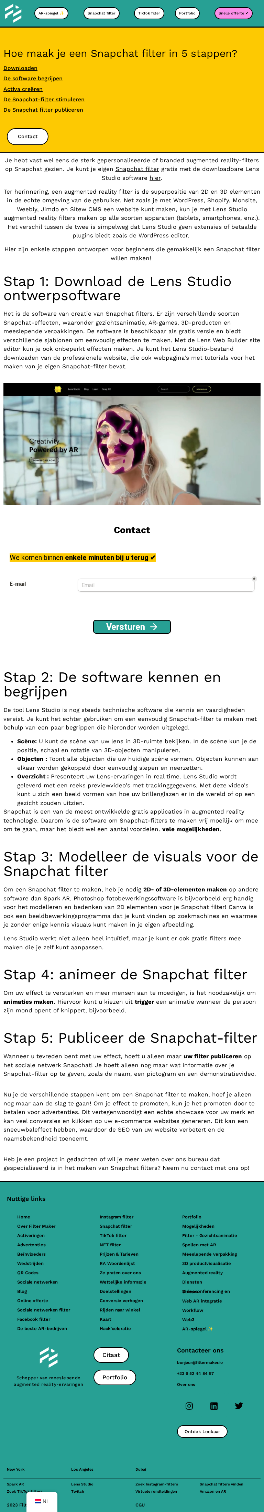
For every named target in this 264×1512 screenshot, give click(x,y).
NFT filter (110, 1244)
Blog (22, 1291)
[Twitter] (239, 1405)
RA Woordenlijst (117, 1263)
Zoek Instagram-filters (156, 1484)
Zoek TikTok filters (25, 1491)
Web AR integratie (202, 1301)
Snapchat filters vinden (221, 1484)
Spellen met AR (199, 1244)
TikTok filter (113, 1235)
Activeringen (31, 1235)
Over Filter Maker (36, 1226)
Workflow (192, 1310)
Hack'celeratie (115, 1328)
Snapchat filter (137, 168)
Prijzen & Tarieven (119, 1254)
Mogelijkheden (198, 1226)
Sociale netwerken (37, 1282)
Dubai (140, 1469)
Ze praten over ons (120, 1272)
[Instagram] (189, 1405)
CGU (140, 1505)
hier (155, 177)
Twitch (77, 1491)
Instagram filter (116, 1216)
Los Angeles (82, 1469)
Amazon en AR (213, 1491)
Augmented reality (202, 1272)
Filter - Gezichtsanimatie (209, 1235)
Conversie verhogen (121, 1300)
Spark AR (15, 1484)
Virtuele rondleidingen (156, 1491)
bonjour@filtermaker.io (200, 1362)
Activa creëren (23, 89)
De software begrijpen (33, 78)
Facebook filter (33, 1319)
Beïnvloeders (31, 1254)
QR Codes (27, 1272)
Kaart (105, 1319)
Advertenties (31, 1244)
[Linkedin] (214, 1405)
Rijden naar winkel (120, 1309)
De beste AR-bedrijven (42, 1328)
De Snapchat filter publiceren (43, 109)
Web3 (188, 1319)
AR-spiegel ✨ (197, 1328)
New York (16, 1469)
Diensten (192, 1282)
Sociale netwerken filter (43, 1309)
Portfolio (191, 1216)
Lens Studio (82, 1484)
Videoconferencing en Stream (206, 1291)
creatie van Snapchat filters (112, 313)
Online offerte (32, 1300)
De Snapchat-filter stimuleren (44, 99)
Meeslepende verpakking (209, 1254)
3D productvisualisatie (206, 1263)
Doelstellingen (115, 1291)
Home (23, 1216)
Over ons (186, 1384)
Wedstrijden (30, 1263)
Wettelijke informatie (123, 1282)
